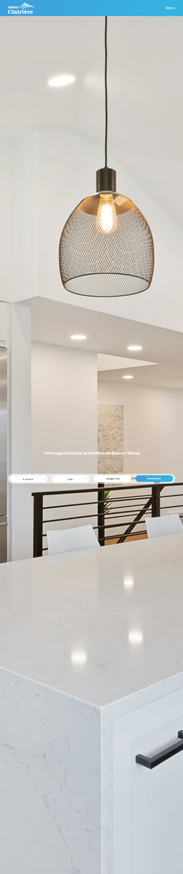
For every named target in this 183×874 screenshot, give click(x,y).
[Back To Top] (175, 866)
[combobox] (29, 479)
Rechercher (154, 478)
